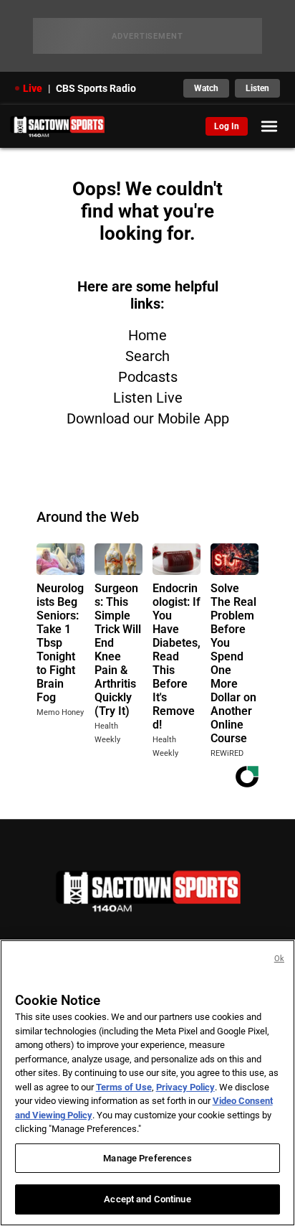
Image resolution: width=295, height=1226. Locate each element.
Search (147, 356)
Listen (257, 88)
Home (147, 335)
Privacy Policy (185, 1087)
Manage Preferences (147, 1158)
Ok (279, 958)
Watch (206, 88)
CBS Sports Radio (96, 88)
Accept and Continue (147, 1199)
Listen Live (148, 397)
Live (32, 88)
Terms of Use (124, 1087)
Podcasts (148, 376)
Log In (226, 126)
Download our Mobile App (148, 418)
